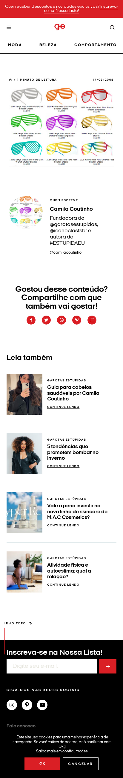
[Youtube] (44, 705)
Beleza (48, 45)
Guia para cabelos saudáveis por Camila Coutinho (73, 393)
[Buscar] (112, 27)
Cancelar (80, 764)
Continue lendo (63, 407)
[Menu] (9, 27)
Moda (15, 45)
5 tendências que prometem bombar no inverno (73, 452)
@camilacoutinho (66, 252)
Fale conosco (21, 726)
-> (107, 666)
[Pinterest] (29, 705)
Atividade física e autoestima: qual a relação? (69, 571)
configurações (75, 751)
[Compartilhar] (31, 320)
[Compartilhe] (91, 320)
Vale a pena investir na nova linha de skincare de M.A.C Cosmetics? (77, 511)
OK (42, 763)
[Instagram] (14, 705)
